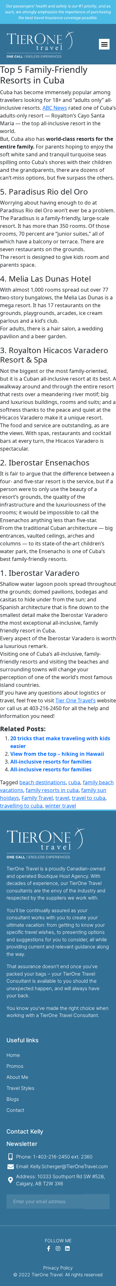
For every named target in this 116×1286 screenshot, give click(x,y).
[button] (104, 44)
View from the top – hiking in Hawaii (57, 753)
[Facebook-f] (48, 1248)
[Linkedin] (67, 1248)
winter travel (60, 805)
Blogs (12, 1099)
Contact (15, 1110)
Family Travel (37, 797)
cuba (74, 782)
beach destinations (42, 782)
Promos (15, 1066)
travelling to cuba (21, 805)
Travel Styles (20, 1088)
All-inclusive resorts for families (51, 761)
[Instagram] (58, 1248)
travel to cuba (88, 797)
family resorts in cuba (52, 790)
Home (13, 1055)
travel (62, 797)
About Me (17, 1077)
